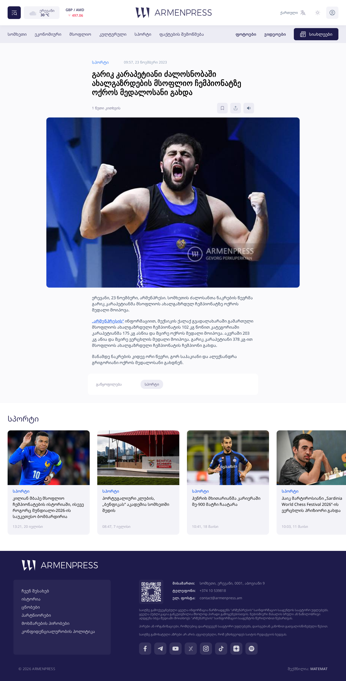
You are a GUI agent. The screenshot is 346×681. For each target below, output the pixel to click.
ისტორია (31, 599)
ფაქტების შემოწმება (181, 34)
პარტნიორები (36, 615)
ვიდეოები (275, 34)
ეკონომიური (48, 34)
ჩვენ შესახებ (35, 591)
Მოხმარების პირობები (45, 623)
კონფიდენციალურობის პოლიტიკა (58, 631)
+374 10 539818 (213, 590)
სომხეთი (17, 34)
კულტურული (112, 34)
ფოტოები (246, 34)
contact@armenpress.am (221, 597)
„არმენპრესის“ (108, 321)
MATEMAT (319, 668)
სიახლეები (320, 34)
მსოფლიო (80, 34)
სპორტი (142, 34)
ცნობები (31, 607)
